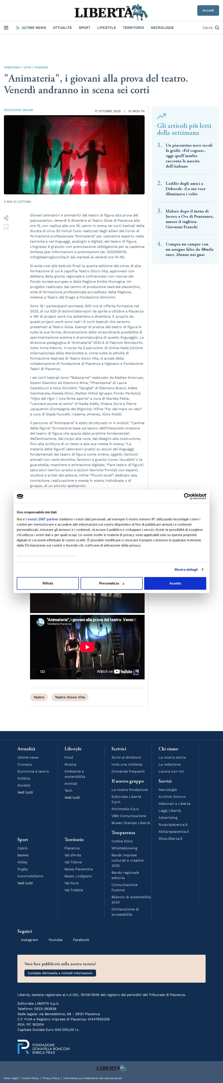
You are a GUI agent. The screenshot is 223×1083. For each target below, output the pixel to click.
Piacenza (41, 67)
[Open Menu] (6, 27)
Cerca (208, 28)
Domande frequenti (128, 771)
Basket (23, 855)
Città (27, 67)
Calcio (22, 848)
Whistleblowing (124, 848)
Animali (70, 783)
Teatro (39, 697)
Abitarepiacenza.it (174, 831)
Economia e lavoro (33, 771)
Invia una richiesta (127, 764)
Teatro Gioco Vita (70, 697)
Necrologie (162, 28)
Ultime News (34, 28)
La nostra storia (172, 757)
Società (23, 785)
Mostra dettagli (186, 569)
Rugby (22, 869)
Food (68, 757)
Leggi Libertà (170, 811)
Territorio (133, 28)
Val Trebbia (73, 890)
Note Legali (11, 1078)
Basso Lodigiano (78, 876)
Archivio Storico (172, 797)
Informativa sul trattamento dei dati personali (92, 1078)
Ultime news (27, 757)
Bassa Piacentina (78, 869)
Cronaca (24, 764)
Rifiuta (48, 583)
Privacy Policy (51, 1078)
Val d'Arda (72, 855)
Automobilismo (30, 876)
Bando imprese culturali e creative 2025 (128, 860)
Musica (70, 764)
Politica (23, 778)
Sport (84, 28)
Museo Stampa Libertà (131, 823)
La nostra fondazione (130, 790)
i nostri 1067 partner (42, 519)
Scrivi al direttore (126, 757)
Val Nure (71, 883)
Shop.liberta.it (170, 838)
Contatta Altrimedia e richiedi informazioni (60, 973)
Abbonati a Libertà (174, 804)
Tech (68, 790)
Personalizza (109, 583)
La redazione (170, 764)
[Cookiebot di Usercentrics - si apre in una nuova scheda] (187, 496)
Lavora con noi (171, 771)
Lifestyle (106, 28)
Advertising (168, 818)
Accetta (175, 583)
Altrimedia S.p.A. (126, 809)
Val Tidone (73, 862)
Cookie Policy (30, 1078)
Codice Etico (122, 841)
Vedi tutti (25, 792)
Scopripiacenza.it (173, 825)
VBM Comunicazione (129, 816)
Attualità (62, 28)
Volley (22, 862)
